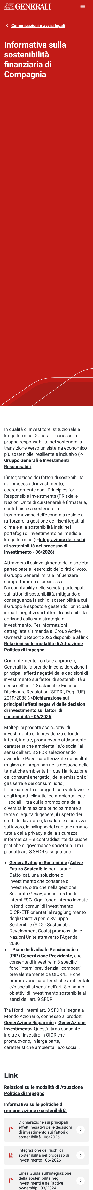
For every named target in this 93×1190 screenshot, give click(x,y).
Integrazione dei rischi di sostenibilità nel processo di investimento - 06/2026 (44, 546)
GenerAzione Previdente (46, 955)
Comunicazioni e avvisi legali (38, 25)
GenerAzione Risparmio (29, 1022)
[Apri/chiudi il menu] (82, 6)
